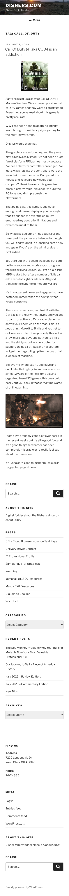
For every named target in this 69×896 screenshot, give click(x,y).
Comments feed (16, 816)
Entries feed (14, 808)
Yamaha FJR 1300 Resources (24, 578)
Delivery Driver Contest (21, 549)
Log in (9, 801)
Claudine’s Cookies (18, 594)
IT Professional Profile (20, 556)
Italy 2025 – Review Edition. (23, 676)
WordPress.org (15, 823)
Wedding (11, 571)
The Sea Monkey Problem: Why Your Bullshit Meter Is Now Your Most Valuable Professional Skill (34, 652)
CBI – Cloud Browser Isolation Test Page (31, 541)
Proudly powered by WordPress (24, 887)
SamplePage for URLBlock (23, 563)
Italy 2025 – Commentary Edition (27, 684)
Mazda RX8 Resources (20, 586)
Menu (36, 19)
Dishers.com (24, 5)
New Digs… (13, 691)
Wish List (12, 601)
